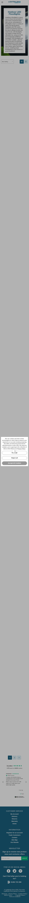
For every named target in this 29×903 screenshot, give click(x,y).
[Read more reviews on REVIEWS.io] (19, 797)
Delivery (14, 816)
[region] (14, 782)
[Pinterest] (20, 871)
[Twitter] (14, 871)
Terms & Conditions (14, 896)
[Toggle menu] (2, 2)
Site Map (14, 840)
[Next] (19, 757)
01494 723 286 (16, 882)
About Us (4, 893)
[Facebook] (8, 871)
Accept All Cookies (14, 463)
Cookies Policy (22, 893)
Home (14, 823)
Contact (14, 837)
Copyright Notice (20, 895)
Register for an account (14, 833)
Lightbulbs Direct (8, 891)
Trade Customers (14, 835)
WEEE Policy (8, 895)
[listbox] (7, 61)
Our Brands (15, 842)
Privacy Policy (13, 893)
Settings (14, 453)
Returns (14, 819)
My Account (14, 814)
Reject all (14, 458)
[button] (3, 782)
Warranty (14, 821)
